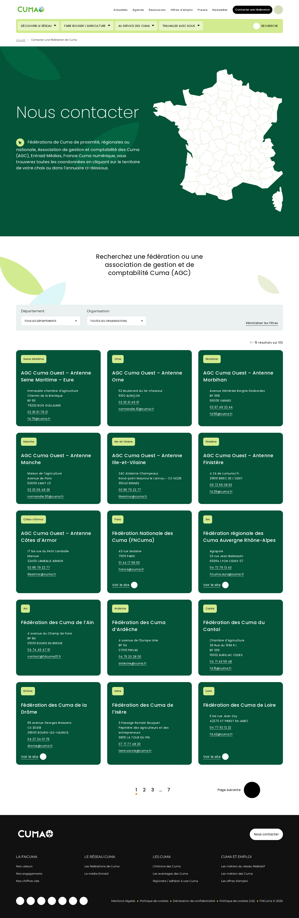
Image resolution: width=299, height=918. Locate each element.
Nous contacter (266, 834)
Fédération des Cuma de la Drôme (54, 708)
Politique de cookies (154, 901)
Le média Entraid (96, 873)
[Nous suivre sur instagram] (41, 901)
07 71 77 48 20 (130, 744)
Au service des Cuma (134, 26)
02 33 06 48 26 (38, 490)
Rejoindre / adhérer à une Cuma (175, 881)
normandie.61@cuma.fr (136, 409)
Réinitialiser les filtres (261, 323)
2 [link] (144, 790)
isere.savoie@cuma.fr (135, 751)
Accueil (20, 39)
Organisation (98, 311)
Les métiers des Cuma (237, 873)
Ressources (157, 10)
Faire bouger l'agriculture (85, 26)
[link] (238, 790)
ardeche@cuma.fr (132, 663)
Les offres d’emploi (234, 881)
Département (33, 311)
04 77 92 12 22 (220, 727)
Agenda (138, 10)
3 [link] (152, 790)
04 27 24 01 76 (38, 739)
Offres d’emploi (182, 10)
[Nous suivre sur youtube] (31, 901)
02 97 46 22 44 (221, 407)
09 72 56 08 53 (221, 485)
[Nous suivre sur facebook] (20, 901)
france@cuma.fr (131, 569)
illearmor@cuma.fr (133, 496)
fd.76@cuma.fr (38, 419)
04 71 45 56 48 (221, 661)
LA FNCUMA (26, 857)
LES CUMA (162, 857)
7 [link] (168, 790)
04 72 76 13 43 (221, 567)
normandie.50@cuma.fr (45, 496)
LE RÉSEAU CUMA (99, 857)
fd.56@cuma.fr (221, 414)
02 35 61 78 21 (37, 412)
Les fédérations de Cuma (101, 866)
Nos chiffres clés (27, 881)
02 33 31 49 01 (129, 402)
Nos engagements (29, 873)
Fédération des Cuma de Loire (239, 705)
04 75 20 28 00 (130, 657)
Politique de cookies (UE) (237, 901)
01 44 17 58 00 (129, 563)
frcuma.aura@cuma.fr (227, 574)
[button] (257, 144)
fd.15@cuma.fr (220, 668)
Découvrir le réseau (36, 26)
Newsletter (220, 10)
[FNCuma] (31, 10)
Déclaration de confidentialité (194, 901)
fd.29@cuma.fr (221, 492)
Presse (202, 10)
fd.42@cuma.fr (221, 734)
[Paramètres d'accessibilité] (278, 9)
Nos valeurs (24, 866)
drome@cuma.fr (40, 746)
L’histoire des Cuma (167, 866)
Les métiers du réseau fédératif (243, 866)
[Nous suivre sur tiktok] (62, 901)
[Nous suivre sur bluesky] (73, 901)
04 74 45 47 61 (38, 650)
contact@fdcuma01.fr (44, 656)
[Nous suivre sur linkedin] (52, 901)
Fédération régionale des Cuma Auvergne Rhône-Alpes (239, 536)
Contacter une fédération (251, 10)
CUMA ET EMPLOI (236, 857)
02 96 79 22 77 (130, 490)
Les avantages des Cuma (170, 873)
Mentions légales (123, 901)
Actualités (120, 10)
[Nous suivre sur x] (84, 901)
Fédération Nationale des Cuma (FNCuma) (142, 536)
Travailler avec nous (178, 26)
